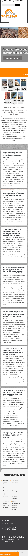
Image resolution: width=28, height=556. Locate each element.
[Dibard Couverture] (9, 14)
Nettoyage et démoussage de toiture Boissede (15, 483)
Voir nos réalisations (12, 58)
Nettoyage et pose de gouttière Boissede (15, 494)
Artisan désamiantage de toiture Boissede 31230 (16, 505)
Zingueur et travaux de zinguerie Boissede (5, 484)
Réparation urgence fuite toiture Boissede (6, 504)
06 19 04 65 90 (19, 1)
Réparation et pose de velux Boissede (6, 493)
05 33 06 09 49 (7, 1)
